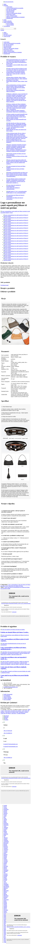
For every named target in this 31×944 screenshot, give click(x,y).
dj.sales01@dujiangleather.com (10, 687)
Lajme (4, 19)
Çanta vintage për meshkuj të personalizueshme (13, 188)
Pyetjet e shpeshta (7, 21)
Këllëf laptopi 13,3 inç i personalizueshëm (15, 192)
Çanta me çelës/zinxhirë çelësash (13, 13)
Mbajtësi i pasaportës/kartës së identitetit (15, 17)
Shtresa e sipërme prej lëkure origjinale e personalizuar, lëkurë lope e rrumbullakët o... (16, 111)
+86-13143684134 (7, 733)
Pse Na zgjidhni (10, 23)
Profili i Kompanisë (7, 22)
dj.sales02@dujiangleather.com (10, 746)
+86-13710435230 (7, 730)
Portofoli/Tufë (9, 18)
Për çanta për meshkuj (11, 9)
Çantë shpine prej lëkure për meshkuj (12, 710)
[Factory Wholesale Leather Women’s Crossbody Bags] (13, 629)
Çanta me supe (6, 36)
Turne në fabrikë (10, 24)
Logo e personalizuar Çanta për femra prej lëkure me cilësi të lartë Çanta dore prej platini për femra (15, 585)
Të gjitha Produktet (21, 713)
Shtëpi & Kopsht (10, 12)
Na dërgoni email (4, 285)
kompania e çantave (23, 712)
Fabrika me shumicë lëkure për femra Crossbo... (15, 632)
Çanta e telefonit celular (11, 15)
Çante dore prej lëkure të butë (11, 712)
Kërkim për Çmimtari (5, 708)
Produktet (5, 5)
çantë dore (13, 713)
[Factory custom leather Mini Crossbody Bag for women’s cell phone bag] (15, 672)
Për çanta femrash (10, 10)
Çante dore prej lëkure (6, 713)
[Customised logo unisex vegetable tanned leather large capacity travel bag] (15, 636)
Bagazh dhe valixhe (10, 14)
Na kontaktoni (6, 26)
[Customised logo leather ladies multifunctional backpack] (15, 644)
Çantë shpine (9, 6)
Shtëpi (4, 4)
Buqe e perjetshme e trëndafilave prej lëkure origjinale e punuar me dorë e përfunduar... (16, 150)
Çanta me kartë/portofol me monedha (14, 8)
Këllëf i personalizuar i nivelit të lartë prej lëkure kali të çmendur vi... (15, 182)
